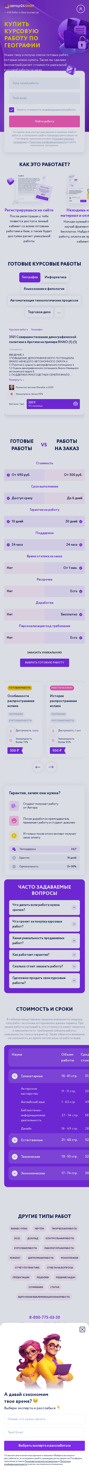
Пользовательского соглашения (41, 1461)
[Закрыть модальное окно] (82, 1329)
